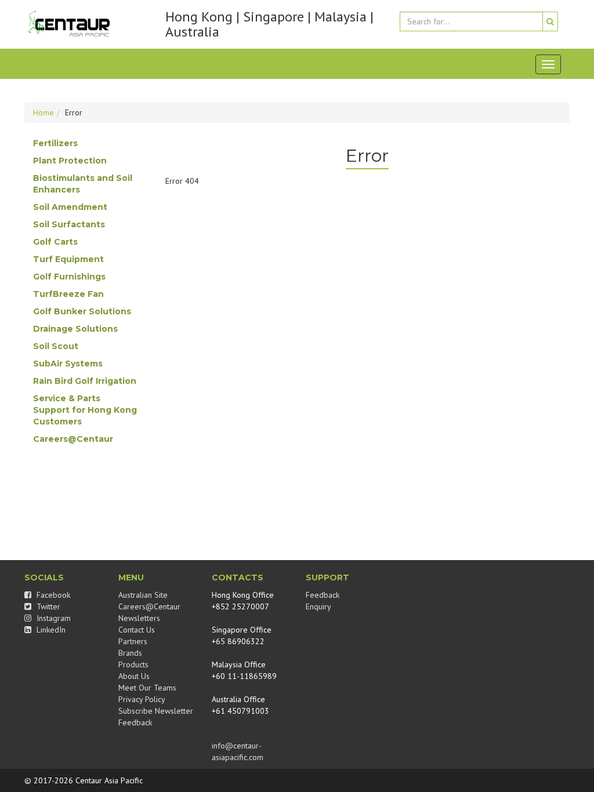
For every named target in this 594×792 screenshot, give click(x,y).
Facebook (52, 595)
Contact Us (136, 629)
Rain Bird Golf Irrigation (84, 381)
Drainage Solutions (75, 329)
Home (43, 112)
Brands (130, 653)
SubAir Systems (68, 363)
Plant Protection (70, 160)
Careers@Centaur (73, 439)
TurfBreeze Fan (68, 294)
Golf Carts (55, 242)
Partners (132, 641)
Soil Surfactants (69, 224)
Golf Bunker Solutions (82, 311)
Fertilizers (55, 143)
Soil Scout (55, 346)
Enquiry (318, 606)
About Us (134, 676)
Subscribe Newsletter (155, 711)
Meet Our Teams (147, 687)
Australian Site (143, 595)
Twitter (47, 606)
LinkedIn (50, 629)
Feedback (135, 722)
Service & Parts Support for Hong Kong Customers (85, 410)
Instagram (52, 618)
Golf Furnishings (69, 276)
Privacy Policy (141, 699)
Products (133, 664)
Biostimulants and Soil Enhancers (82, 184)
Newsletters (139, 618)
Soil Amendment (70, 207)
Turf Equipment (68, 259)
